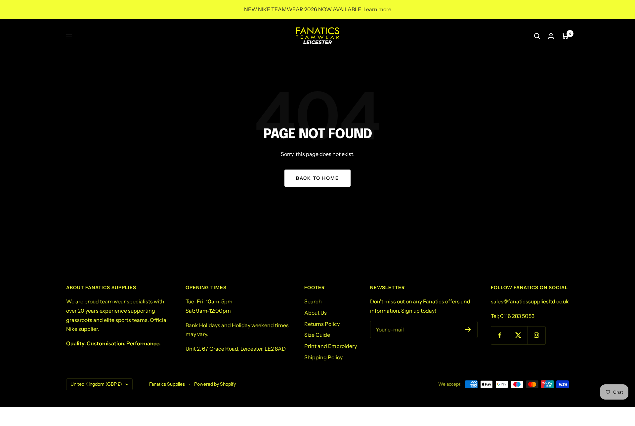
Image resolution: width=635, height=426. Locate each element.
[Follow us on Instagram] (536, 335)
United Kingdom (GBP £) (96, 384)
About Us (315, 312)
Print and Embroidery (330, 346)
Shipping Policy (323, 357)
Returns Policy (322, 324)
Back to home (317, 178)
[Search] (537, 36)
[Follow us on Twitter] (518, 335)
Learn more (377, 9)
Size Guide (317, 334)
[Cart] (565, 36)
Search (313, 301)
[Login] (551, 36)
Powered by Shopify (215, 384)
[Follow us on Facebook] (500, 335)
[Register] (468, 329)
